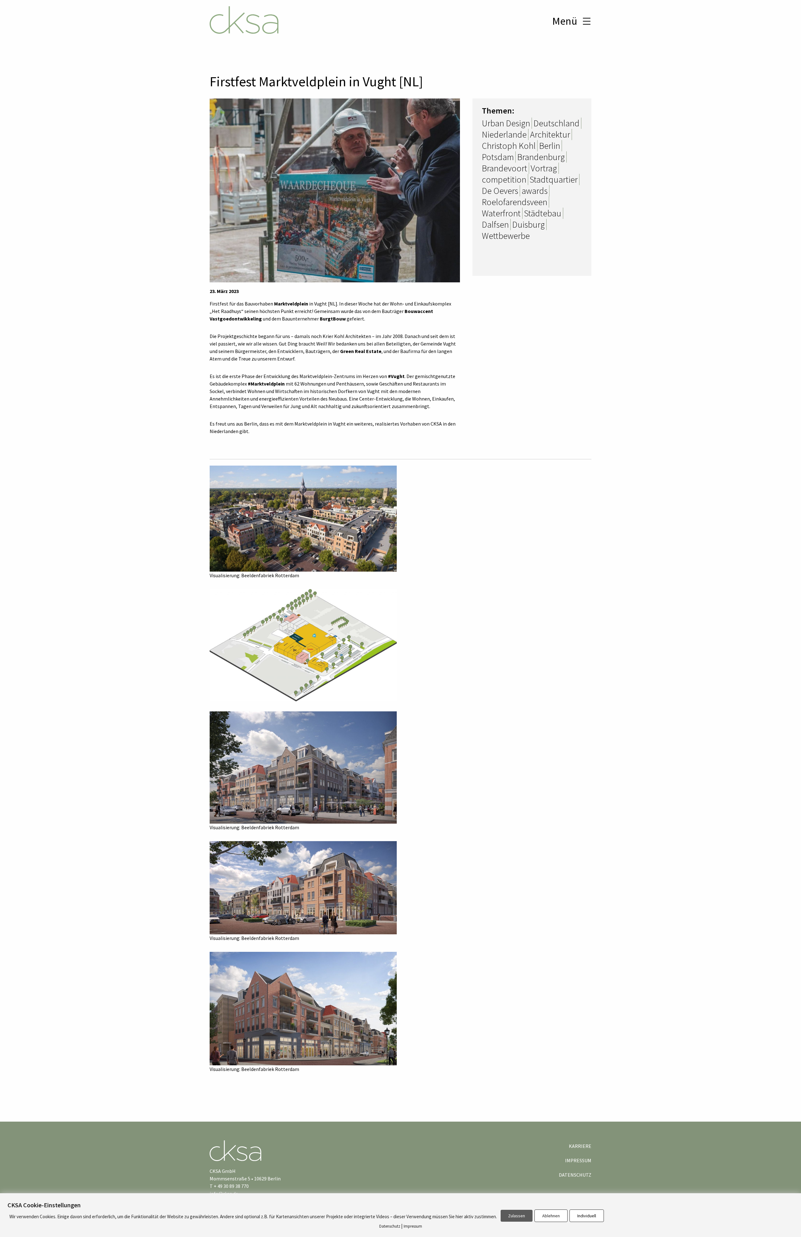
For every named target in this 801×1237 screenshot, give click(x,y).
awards (535, 190)
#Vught (396, 376)
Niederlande (504, 134)
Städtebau (542, 213)
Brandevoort (504, 168)
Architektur (550, 134)
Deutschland (556, 123)
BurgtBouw (333, 319)
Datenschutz (575, 1175)
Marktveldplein (291, 303)
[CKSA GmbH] (244, 21)
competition (504, 179)
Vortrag (544, 168)
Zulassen (516, 1216)
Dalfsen (495, 224)
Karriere (580, 1146)
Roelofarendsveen (514, 202)
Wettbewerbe (506, 235)
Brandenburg (541, 157)
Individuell (586, 1216)
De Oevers (500, 190)
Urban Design (506, 123)
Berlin (549, 145)
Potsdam (498, 157)
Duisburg (528, 224)
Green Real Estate (360, 351)
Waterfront (501, 213)
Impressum (578, 1160)
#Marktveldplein (266, 384)
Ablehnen (551, 1216)
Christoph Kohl (509, 145)
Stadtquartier (554, 179)
